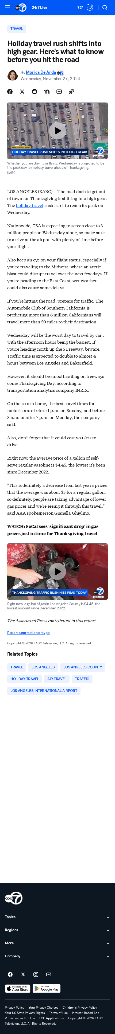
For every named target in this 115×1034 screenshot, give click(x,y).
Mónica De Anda (41, 72)
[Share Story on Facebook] (9, 91)
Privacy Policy (14, 1007)
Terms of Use (58, 1013)
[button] (7, 7)
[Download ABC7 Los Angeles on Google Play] (47, 988)
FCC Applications (51, 1018)
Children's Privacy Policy (80, 1007)
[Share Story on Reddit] (34, 91)
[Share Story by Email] (59, 91)
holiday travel (29, 205)
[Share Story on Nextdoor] (46, 91)
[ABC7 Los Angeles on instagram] (35, 974)
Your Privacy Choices (43, 1007)
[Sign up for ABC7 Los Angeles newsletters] (48, 974)
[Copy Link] (71, 91)
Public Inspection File (20, 1018)
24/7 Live (39, 7)
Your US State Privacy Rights (25, 1013)
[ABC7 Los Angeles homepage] (20, 7)
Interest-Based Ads (85, 1013)
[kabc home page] (13, 898)
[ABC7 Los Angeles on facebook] (10, 974)
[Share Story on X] (22, 91)
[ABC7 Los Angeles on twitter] (23, 974)
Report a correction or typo (28, 632)
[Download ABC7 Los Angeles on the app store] (17, 988)
